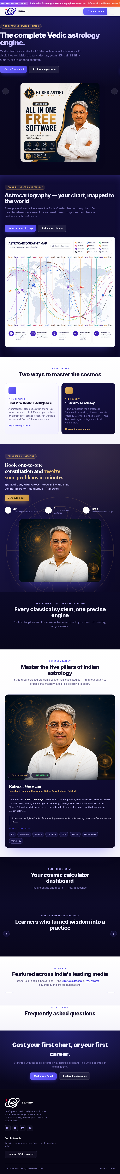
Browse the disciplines (77, 429)
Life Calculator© (72, 980)
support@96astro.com (21, 1154)
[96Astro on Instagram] (8, 1128)
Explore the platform (44, 69)
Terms (112, 1168)
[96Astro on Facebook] (30, 1128)
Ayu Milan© (92, 980)
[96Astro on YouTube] (15, 1128)
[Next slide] (114, 91)
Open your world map (21, 228)
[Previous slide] (5, 91)
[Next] (111, 992)
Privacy (103, 1168)
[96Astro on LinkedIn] (22, 1128)
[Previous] (9, 992)
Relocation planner (52, 228)
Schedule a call (16, 498)
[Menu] (112, 11)
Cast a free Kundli (14, 69)
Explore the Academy (75, 1076)
